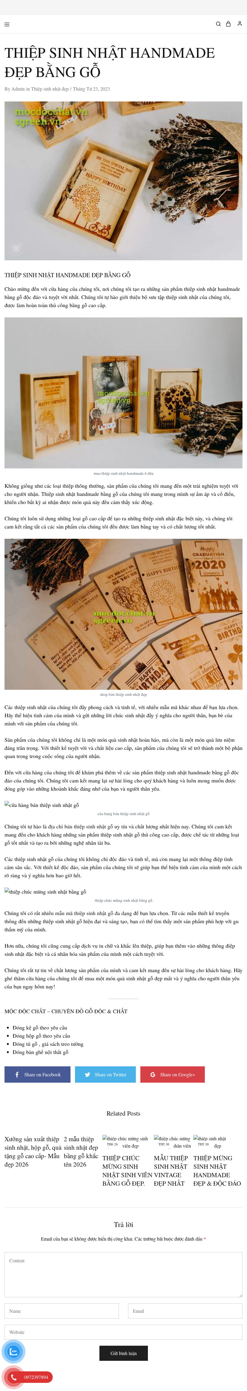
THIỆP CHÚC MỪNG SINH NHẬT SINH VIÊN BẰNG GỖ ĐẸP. (127, 1170)
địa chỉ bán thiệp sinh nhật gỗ (80, 826)
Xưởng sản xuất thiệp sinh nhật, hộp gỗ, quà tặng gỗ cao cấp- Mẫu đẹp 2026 (33, 1151)
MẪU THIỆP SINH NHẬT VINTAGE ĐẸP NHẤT (171, 1170)
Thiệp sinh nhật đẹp (50, 88)
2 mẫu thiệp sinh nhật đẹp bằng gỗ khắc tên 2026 (81, 1151)
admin (18, 88)
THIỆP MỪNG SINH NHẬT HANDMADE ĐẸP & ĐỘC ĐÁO (217, 1170)
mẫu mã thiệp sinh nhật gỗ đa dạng (93, 913)
